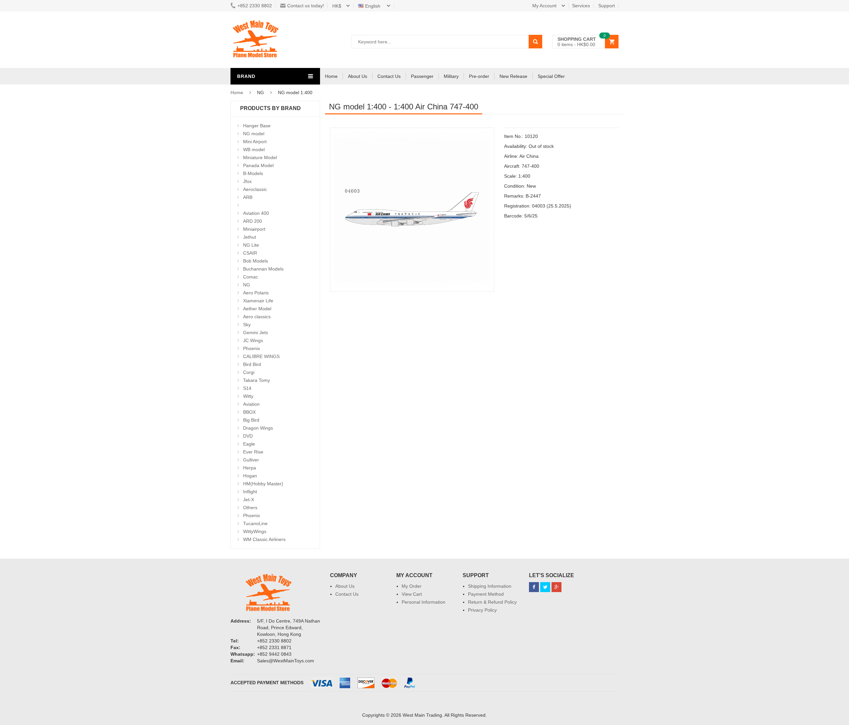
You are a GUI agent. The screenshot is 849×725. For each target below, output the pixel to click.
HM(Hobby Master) (263, 483)
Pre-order (479, 76)
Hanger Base (257, 125)
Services (581, 5)
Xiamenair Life (258, 300)
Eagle (249, 444)
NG (246, 284)
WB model (254, 149)
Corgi (248, 372)
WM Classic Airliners (264, 539)
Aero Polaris (256, 292)
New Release (513, 76)
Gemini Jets (255, 332)
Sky (247, 324)
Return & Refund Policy (492, 602)
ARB (247, 197)
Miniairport (254, 229)
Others (250, 507)
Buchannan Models (263, 269)
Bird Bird (252, 364)
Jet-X (248, 499)
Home (331, 76)
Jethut (249, 237)
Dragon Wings (258, 428)
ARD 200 (252, 221)
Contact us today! (305, 5)
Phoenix (251, 348)
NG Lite (251, 245)
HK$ (336, 6)
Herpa (249, 467)
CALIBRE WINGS (261, 356)
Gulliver (251, 459)
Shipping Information (489, 586)
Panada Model (258, 165)
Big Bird (251, 420)
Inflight (250, 491)
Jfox (247, 181)
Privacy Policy (482, 610)
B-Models (253, 173)
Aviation (251, 404)
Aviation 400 (256, 213)
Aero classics (257, 316)
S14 (247, 388)
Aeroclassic (255, 189)
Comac (250, 276)
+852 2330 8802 (254, 5)
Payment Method (486, 594)
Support (606, 5)
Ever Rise (253, 451)
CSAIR (250, 253)
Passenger (422, 76)
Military (451, 76)
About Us (357, 76)
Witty (248, 396)
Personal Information (423, 602)
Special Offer (551, 76)
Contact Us (389, 76)
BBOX (249, 412)
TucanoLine (255, 523)
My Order (412, 586)
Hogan (250, 475)
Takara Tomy (256, 380)
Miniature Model (260, 157)
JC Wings (253, 340)
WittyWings (254, 531)
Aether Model (257, 308)
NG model (253, 133)
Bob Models (255, 261)
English (373, 6)
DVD (248, 436)
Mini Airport (255, 141)
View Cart (412, 594)
